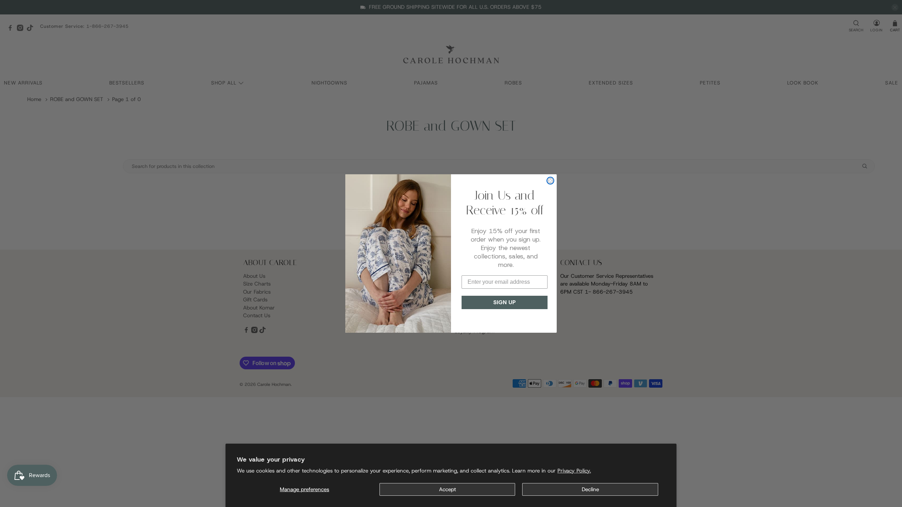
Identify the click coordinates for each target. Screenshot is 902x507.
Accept (447, 489)
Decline (590, 489)
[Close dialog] (550, 180)
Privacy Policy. (574, 470)
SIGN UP (504, 302)
